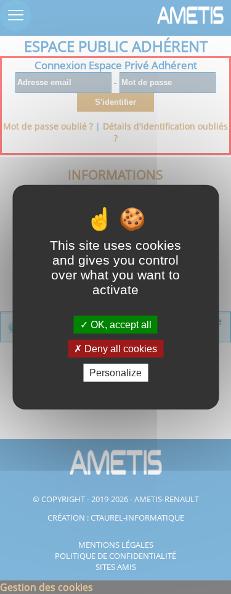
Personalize (115, 373)
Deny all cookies (119, 348)
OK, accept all (120, 324)
